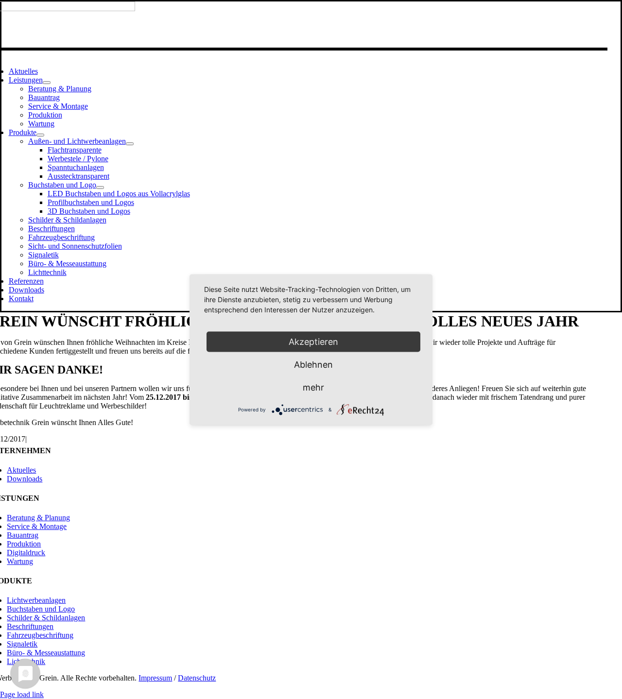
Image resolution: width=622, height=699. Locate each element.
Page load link (22, 694)
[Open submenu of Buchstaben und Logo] (100, 187)
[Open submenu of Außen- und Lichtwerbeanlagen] (130, 143)
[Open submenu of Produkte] (40, 135)
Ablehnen (313, 364)
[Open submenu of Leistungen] (47, 82)
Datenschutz (197, 678)
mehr (313, 387)
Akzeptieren (313, 341)
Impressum (155, 678)
